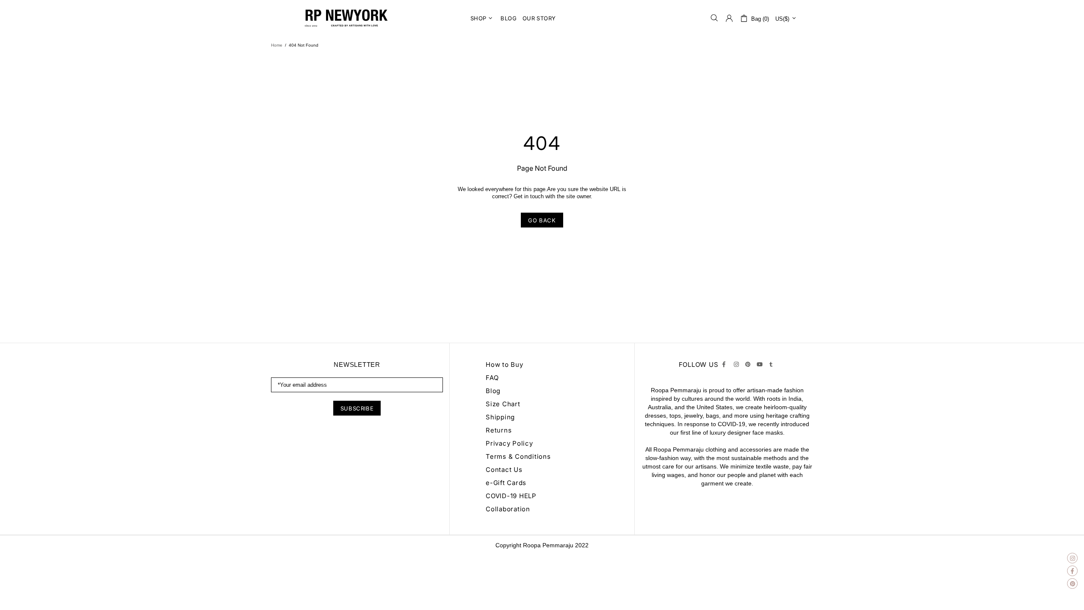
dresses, (656, 415)
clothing (715, 449)
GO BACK (542, 220)
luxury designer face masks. (747, 432)
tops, (676, 415)
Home (276, 45)
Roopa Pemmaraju (548, 545)
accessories (756, 449)
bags (712, 415)
